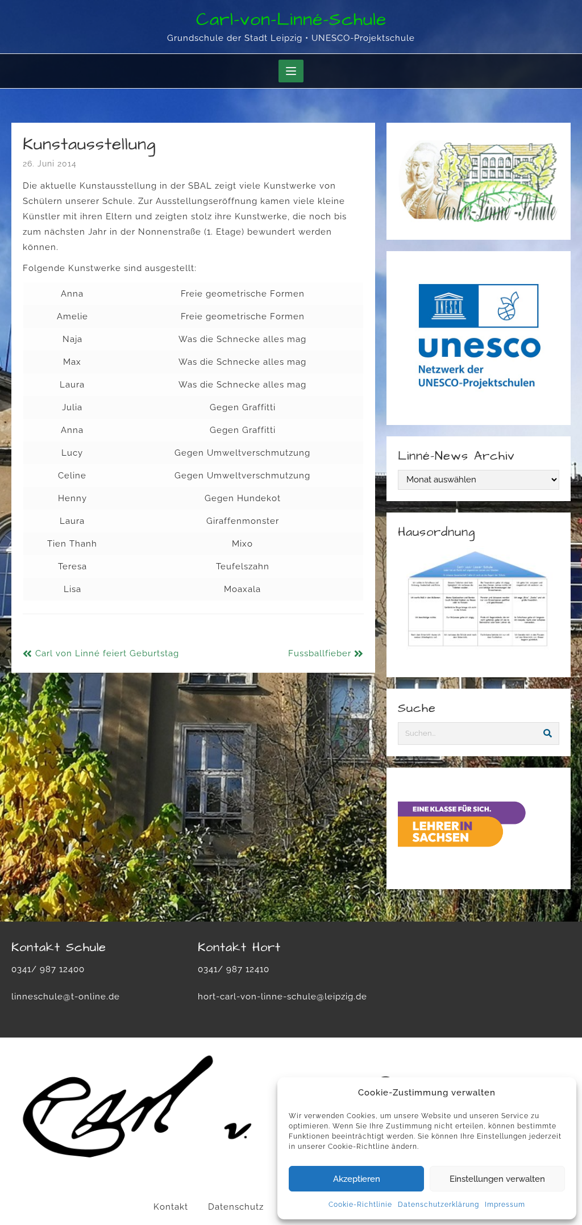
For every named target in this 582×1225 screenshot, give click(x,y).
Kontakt (170, 1207)
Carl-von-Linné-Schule (291, 19)
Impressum (505, 1205)
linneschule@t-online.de (65, 996)
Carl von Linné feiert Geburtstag (107, 653)
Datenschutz (236, 1207)
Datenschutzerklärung (438, 1205)
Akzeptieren (356, 1179)
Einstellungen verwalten (497, 1179)
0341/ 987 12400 (48, 969)
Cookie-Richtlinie (360, 1205)
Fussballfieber (319, 653)
